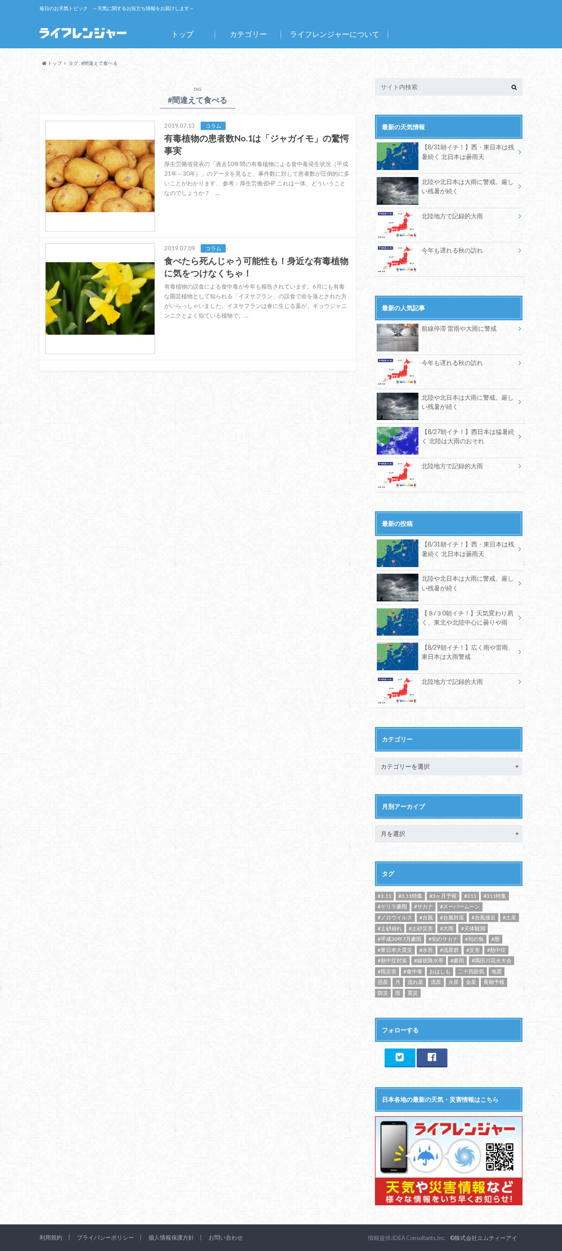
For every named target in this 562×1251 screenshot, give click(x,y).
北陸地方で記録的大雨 (452, 216)
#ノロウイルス (395, 917)
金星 (471, 982)
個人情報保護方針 (171, 1237)
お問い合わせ (226, 1237)
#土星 (509, 917)
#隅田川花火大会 (492, 960)
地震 (496, 971)
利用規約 (51, 1237)
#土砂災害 (421, 928)
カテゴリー (248, 34)
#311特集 (494, 896)
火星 (453, 982)
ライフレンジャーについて (334, 34)
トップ (182, 34)
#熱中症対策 (392, 960)
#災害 (473, 950)
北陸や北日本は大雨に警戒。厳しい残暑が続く (468, 186)
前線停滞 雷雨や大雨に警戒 (459, 328)
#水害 (426, 950)
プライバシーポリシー (105, 1237)
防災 (383, 993)
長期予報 (493, 982)
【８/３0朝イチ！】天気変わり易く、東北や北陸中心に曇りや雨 (467, 617)
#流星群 (449, 950)
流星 (436, 982)
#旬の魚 (474, 939)
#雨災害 (387, 971)
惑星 (383, 982)
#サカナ (423, 906)
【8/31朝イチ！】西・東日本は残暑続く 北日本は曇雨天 (468, 151)
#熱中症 (496, 950)
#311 (470, 896)
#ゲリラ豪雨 (392, 906)
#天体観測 (473, 928)
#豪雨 (457, 960)
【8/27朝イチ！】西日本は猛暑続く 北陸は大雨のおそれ (468, 436)
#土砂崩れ (390, 928)
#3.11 (384, 896)
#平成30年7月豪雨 (400, 939)
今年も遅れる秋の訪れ (452, 250)
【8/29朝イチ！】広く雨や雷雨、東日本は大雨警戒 (468, 652)
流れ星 (415, 982)
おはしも (439, 971)
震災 (412, 993)
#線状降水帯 (428, 960)
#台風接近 (484, 917)
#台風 (426, 917)
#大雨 (447, 928)
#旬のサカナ (443, 939)
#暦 (495, 939)
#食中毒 (412, 971)
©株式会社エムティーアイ (483, 1237)
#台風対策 (452, 917)
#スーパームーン (460, 906)
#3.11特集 (410, 896)
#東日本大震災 (395, 950)
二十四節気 (471, 971)
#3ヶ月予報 (443, 896)
